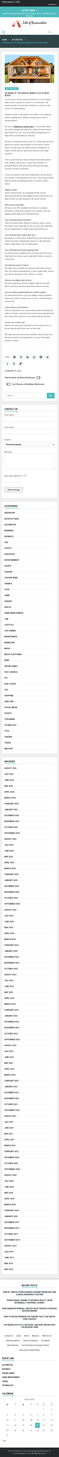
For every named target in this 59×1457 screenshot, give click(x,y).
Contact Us (52, 4)
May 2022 (8, 1063)
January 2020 (11, 1216)
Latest (18, 1336)
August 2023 (10, 974)
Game (7, 595)
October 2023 (11, 968)
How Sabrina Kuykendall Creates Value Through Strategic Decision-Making (29, 1309)
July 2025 (8, 845)
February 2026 (11, 803)
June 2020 (9, 1187)
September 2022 (12, 1039)
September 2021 (12, 1110)
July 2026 (8, 774)
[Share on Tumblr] (7, 363)
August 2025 (10, 839)
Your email (9, 427)
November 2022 (11, 1027)
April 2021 (9, 1139)
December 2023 (11, 957)
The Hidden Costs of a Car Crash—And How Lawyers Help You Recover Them (29, 1326)
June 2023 (9, 986)
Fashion (8, 572)
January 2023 (11, 1016)
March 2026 (10, 798)
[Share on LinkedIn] (27, 357)
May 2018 (8, 1269)
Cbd (6, 542)
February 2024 (11, 945)
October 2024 (11, 898)
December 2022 (11, 1022)
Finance (8, 583)
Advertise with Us (13, 1340)
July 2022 (8, 1051)
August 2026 (10, 768)
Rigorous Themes (23, 1451)
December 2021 (11, 1092)
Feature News (11, 577)
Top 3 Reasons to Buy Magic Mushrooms (28, 384)
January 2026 (11, 809)
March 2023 (10, 1004)
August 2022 (10, 1045)
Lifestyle (9, 625)
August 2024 (10, 910)
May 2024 (8, 927)
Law (6, 619)
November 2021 (11, 1098)
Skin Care (9, 701)
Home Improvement (13, 613)
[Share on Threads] (14, 363)
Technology (10, 725)
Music (7, 648)
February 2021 (11, 1151)
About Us (35, 1336)
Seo (6, 690)
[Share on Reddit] (47, 357)
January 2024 (11, 951)
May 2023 (8, 992)
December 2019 (11, 1222)
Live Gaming (10, 630)
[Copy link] (20, 363)
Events (7, 566)
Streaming (9, 719)
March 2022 (10, 1075)
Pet (6, 678)
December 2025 (11, 815)
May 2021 (8, 1134)
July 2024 (8, 915)
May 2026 (8, 786)
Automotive (11, 89)
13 (31, 1420)
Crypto (8, 548)
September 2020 (12, 1169)
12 (23, 1420)
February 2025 (11, 874)
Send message (14, 490)
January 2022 (11, 1086)
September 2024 (12, 904)
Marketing (9, 642)
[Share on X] (21, 357)
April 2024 (9, 933)
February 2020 (11, 1210)
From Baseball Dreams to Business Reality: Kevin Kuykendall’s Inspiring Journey (29, 1301)
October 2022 (11, 1033)
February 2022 (11, 1081)
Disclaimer (45, 1340)
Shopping (8, 695)
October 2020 (11, 1163)
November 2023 (11, 963)
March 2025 (10, 868)
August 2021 (10, 1116)
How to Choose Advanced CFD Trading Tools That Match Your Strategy (29, 12)
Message (8, 452)
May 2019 (8, 1263)
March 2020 (10, 1204)
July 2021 (8, 1122)
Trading (8, 737)
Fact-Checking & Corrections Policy (35, 1345)
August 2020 (10, 1175)
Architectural (11, 519)
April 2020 (9, 1198)
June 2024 (9, 921)
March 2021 (10, 1145)
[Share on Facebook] (14, 357)
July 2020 (8, 1181)
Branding (9, 530)
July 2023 (8, 980)
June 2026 (9, 780)
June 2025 (9, 851)
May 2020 (8, 1193)
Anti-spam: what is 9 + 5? (15, 476)
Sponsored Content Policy (29, 1350)
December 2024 (11, 886)
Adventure (9, 513)
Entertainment (11, 560)
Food (6, 589)
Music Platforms (13, 654)
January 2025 (11, 880)
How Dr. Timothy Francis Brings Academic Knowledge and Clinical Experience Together (29, 1293)
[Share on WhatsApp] (34, 357)
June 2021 (9, 1128)
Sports (8, 713)
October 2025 (11, 827)
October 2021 (11, 1104)
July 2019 (8, 1251)
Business (8, 536)
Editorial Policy (13, 1345)
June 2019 (9, 1257)
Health (7, 607)
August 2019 (10, 1246)
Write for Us (47, 1336)
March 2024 (10, 939)
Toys (6, 731)
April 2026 (9, 792)
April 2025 (9, 862)
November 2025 (11, 821)
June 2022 (9, 1057)
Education (9, 554)
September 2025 (12, 833)
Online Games (11, 666)
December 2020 (11, 1157)
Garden (8, 601)
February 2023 (11, 1010)
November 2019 (11, 1228)
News (6, 660)
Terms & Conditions (30, 1340)
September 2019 (12, 1240)
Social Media (10, 707)
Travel (7, 743)
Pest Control (11, 672)
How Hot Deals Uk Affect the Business (20, 378)
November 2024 (11, 892)
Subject (7, 440)
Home (26, 1336)
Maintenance (10, 636)
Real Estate (10, 684)
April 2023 (9, 998)
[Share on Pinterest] (40, 357)
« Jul (4, 1441)
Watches (8, 748)
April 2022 (9, 1069)
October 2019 (11, 1234)
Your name (9, 415)
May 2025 (8, 856)
